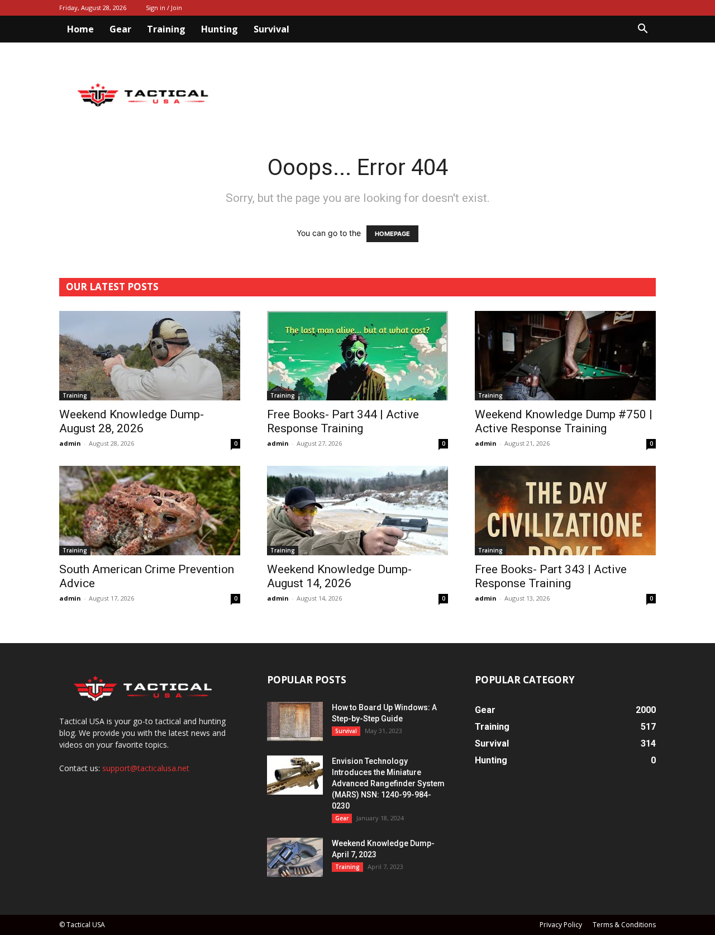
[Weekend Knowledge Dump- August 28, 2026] (149, 355)
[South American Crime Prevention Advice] (149, 510)
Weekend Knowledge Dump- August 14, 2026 (339, 576)
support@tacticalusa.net (145, 768)
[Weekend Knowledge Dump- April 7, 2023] (295, 857)
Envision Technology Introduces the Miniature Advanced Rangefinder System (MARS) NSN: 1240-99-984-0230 (388, 783)
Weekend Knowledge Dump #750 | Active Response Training (563, 421)
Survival (271, 29)
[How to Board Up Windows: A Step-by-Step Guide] (295, 721)
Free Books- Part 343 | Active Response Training (551, 576)
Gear (120, 29)
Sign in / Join (164, 7)
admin (70, 443)
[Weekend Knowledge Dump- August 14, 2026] (357, 510)
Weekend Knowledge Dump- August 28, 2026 (131, 421)
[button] (642, 30)
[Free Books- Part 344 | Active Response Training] (357, 355)
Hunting (219, 29)
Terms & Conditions (624, 924)
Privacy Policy (561, 924)
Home (80, 29)
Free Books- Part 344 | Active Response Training (343, 421)
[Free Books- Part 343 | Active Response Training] (565, 510)
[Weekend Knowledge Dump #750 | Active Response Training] (565, 355)
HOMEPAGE (392, 234)
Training (166, 29)
